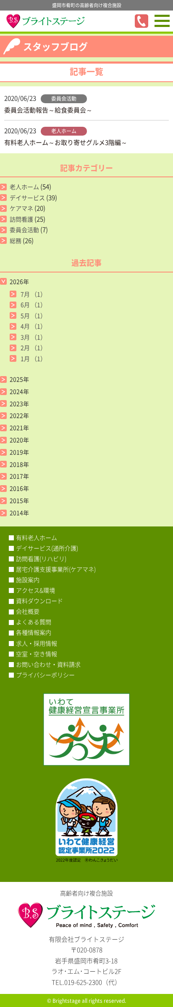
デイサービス (27, 197)
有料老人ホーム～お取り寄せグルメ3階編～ (65, 142)
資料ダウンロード (39, 600)
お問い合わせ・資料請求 (48, 664)
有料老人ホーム (36, 537)
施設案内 (27, 579)
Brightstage (66, 1000)
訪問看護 (21, 219)
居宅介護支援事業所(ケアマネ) (56, 569)
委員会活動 (63, 98)
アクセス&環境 (35, 590)
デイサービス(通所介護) (47, 548)
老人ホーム (63, 131)
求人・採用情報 (36, 643)
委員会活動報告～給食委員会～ (48, 110)
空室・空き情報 (36, 653)
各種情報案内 (33, 632)
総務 (15, 240)
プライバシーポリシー (45, 674)
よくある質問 (33, 621)
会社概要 (27, 611)
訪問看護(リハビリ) (41, 558)
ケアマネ (21, 208)
